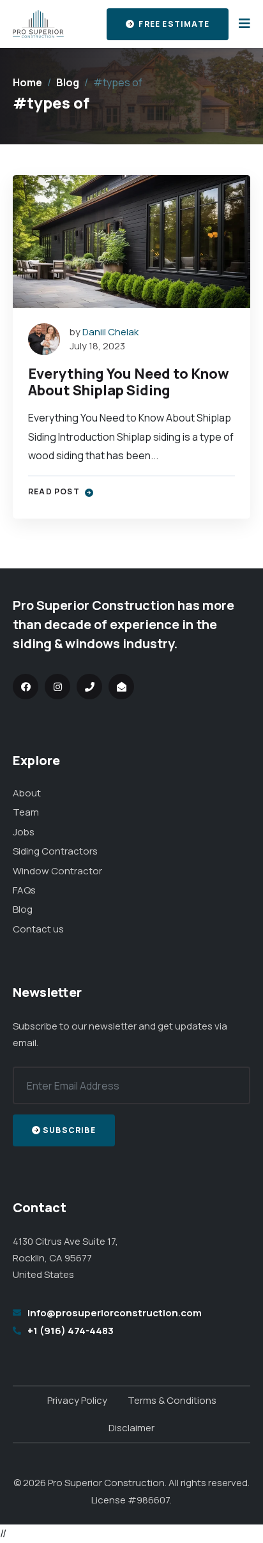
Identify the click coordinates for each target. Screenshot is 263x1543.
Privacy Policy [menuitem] (77, 1400)
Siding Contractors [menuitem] (55, 851)
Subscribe (69, 1130)
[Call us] (89, 686)
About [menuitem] (27, 793)
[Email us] (121, 686)
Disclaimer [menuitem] (131, 1427)
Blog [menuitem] (23, 909)
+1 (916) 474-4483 (70, 1330)
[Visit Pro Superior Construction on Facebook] (25, 686)
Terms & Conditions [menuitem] (172, 1400)
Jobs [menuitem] (23, 832)
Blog (67, 82)
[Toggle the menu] (242, 24)
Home (27, 82)
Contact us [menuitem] (38, 929)
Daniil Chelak (110, 331)
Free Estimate (173, 24)
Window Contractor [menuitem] (57, 871)
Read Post (55, 491)
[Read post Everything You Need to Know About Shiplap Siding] (131, 241)
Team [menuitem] (26, 812)
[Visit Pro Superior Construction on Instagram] (57, 686)
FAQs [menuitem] (24, 890)
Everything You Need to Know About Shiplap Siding (128, 381)
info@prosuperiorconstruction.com (114, 1312)
